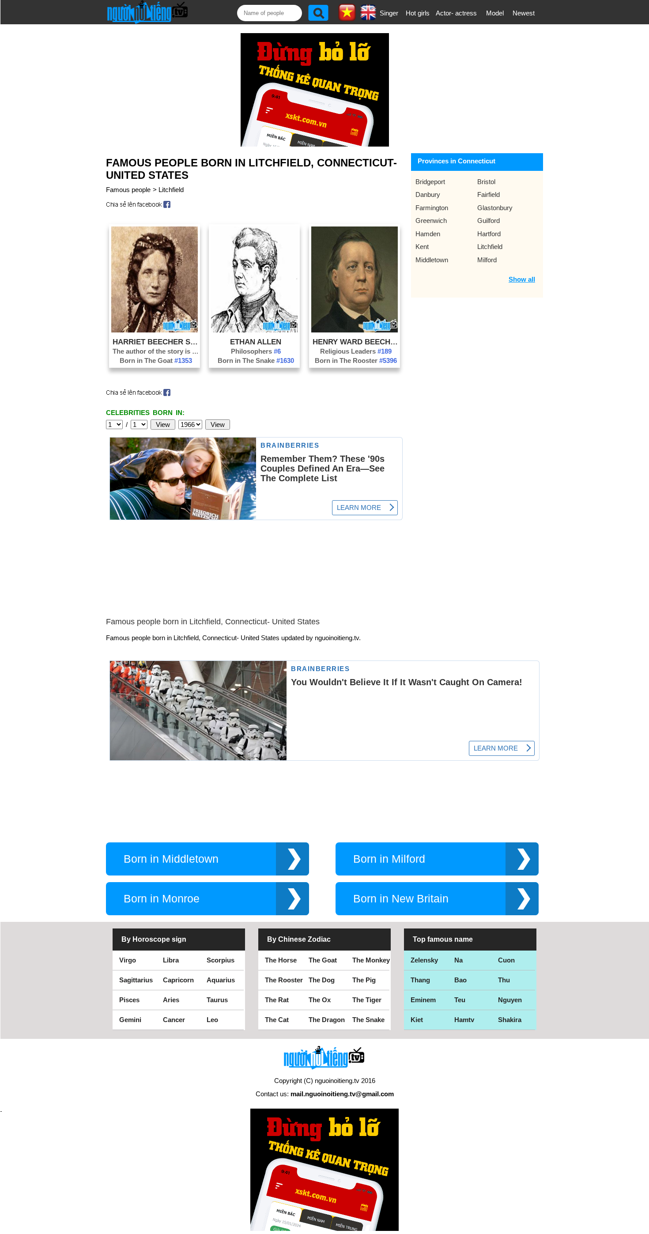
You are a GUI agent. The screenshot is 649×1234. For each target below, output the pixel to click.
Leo (212, 1019)
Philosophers (256, 351)
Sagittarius (136, 980)
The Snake (368, 1019)
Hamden (427, 234)
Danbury (427, 194)
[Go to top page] (640, 1225)
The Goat (323, 960)
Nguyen (510, 1000)
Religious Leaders (356, 351)
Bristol (486, 181)
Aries (171, 1000)
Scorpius (220, 960)
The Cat (277, 1019)
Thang (420, 980)
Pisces (129, 1000)
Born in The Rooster (356, 360)
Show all (522, 279)
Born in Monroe (162, 899)
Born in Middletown (171, 859)
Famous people (128, 189)
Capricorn (178, 980)
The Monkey (371, 960)
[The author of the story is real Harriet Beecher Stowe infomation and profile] (154, 330)
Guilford (488, 220)
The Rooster (284, 980)
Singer (389, 13)
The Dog (322, 980)
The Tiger (366, 1000)
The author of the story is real (156, 351)
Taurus (217, 1000)
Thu (504, 980)
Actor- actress (456, 13)
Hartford (489, 234)
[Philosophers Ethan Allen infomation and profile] (254, 330)
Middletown (431, 260)
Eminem (423, 1000)
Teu (459, 1000)
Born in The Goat (156, 360)
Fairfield (488, 194)
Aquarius (221, 980)
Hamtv (464, 1019)
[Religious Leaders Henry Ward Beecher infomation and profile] (354, 330)
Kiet (417, 1019)
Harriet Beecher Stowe (156, 342)
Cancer (174, 1019)
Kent (422, 246)
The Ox (320, 1000)
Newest (524, 13)
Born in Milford (389, 859)
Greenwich (431, 220)
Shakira (509, 1019)
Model (495, 13)
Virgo (127, 960)
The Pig (364, 980)
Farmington (431, 207)
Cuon (506, 960)
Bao (460, 980)
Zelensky (424, 960)
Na (458, 960)
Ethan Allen (255, 342)
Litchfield (171, 189)
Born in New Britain (401, 899)
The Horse (281, 960)
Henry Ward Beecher (356, 342)
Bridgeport (430, 181)
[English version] (368, 17)
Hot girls (418, 13)
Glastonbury (495, 207)
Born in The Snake (256, 360)
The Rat (277, 1000)
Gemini (130, 1019)
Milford (487, 260)
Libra (171, 960)
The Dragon (327, 1019)
